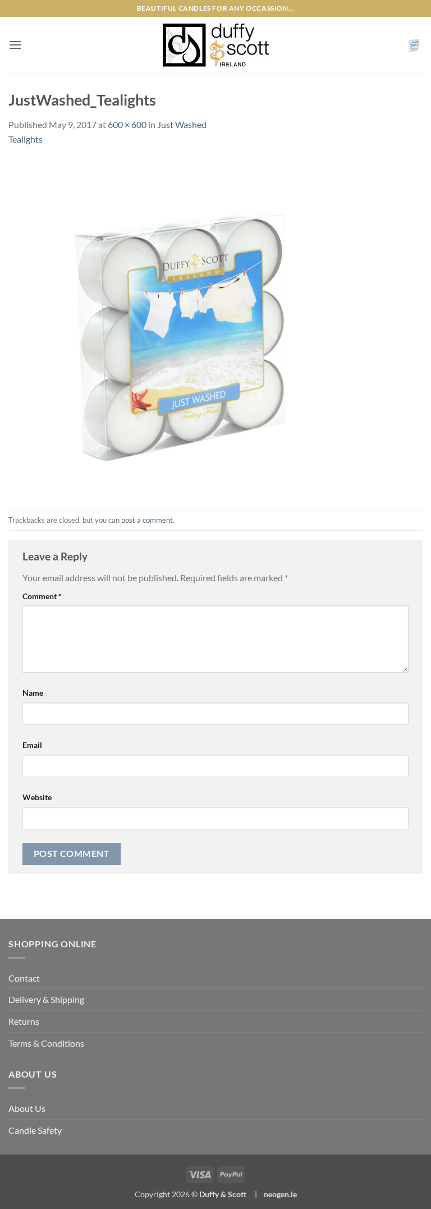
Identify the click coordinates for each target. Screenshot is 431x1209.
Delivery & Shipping (46, 999)
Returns (23, 1021)
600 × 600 (127, 124)
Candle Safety (35, 1130)
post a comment (147, 519)
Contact (24, 978)
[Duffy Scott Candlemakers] (215, 45)
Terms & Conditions (46, 1043)
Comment (42, 596)
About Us (26, 1108)
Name (32, 692)
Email (32, 745)
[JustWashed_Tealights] (176, 326)
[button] (15, 44)
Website (37, 797)
